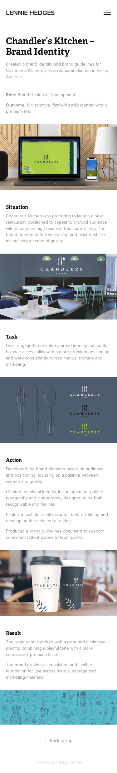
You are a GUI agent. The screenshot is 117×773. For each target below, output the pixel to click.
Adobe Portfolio (69, 762)
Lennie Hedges (30, 12)
